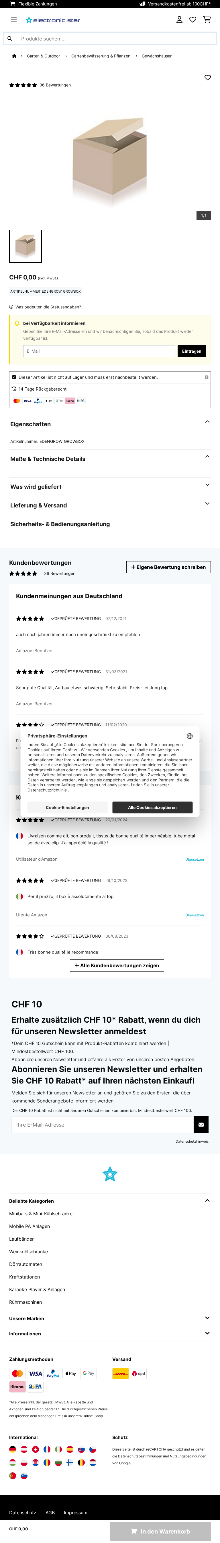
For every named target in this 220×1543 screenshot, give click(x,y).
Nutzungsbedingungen (188, 1456)
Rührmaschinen (25, 1302)
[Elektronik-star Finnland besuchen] (69, 1462)
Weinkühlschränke (28, 1251)
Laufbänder (21, 1239)
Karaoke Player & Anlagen (37, 1289)
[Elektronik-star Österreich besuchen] (24, 1449)
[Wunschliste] (192, 20)
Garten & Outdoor (44, 56)
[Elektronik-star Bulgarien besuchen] (58, 1462)
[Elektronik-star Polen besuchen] (24, 1462)
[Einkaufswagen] (207, 20)
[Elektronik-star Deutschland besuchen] (12, 1449)
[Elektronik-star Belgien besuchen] (81, 1462)
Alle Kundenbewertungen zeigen (119, 965)
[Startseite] (19, 56)
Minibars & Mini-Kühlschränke (40, 1213)
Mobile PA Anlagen (29, 1226)
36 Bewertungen (55, 85)
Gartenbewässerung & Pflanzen (101, 56)
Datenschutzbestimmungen (140, 1456)
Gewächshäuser (157, 56)
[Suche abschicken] (9, 38)
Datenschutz (22, 1512)
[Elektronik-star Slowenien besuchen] (24, 1475)
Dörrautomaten (25, 1264)
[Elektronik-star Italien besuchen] (58, 1449)
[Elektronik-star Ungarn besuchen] (12, 1462)
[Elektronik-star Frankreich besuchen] (47, 1449)
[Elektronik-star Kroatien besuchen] (35, 1462)
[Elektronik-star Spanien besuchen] (69, 1449)
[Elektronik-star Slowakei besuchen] (81, 1449)
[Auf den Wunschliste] (208, 77)
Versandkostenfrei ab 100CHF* (179, 4)
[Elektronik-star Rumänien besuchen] (47, 1462)
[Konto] (179, 20)
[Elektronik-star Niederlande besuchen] (92, 1462)
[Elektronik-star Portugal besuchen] (12, 1475)
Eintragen (191, 351)
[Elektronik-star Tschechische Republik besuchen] (92, 1449)
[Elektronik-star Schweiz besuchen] (35, 1449)
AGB (50, 1512)
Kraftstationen (24, 1277)
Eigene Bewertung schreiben (170, 567)
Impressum (75, 1512)
